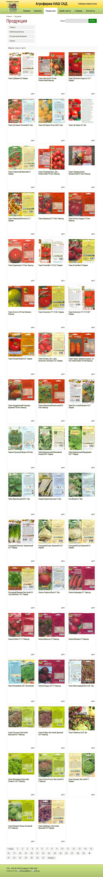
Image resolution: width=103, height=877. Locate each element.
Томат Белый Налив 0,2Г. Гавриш (20, 359)
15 (91, 849)
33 (20, 858)
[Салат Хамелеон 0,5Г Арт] (82, 729)
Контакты (90, 11)
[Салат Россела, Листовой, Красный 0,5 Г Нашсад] (21, 717)
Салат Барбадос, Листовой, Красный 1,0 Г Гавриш (48, 827)
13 (79, 849)
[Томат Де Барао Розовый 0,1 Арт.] (21, 111)
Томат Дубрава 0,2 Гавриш (18, 78)
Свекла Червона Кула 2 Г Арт (49, 592)
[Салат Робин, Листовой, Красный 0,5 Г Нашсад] (51, 717)
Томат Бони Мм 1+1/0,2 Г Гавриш (50, 265)
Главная (26, 11)
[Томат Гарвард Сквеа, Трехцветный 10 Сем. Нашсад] (82, 155)
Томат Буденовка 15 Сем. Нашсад (20, 265)
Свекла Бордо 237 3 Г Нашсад (49, 686)
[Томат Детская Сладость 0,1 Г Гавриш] (82, 64)
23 (49, 853)
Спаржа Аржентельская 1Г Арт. (50, 499)
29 (84, 853)
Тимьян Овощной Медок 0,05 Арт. (20, 452)
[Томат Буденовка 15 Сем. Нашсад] (21, 251)
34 (26, 858)
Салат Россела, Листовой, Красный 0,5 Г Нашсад (18, 734)
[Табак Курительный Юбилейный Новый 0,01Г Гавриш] (51, 438)
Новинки (38, 11)
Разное (12, 41)
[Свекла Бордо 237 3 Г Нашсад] (51, 671)
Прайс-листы (65, 11)
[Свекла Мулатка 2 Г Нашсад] (51, 625)
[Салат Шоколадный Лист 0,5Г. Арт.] (82, 671)
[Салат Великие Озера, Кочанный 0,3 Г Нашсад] (21, 810)
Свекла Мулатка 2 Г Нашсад (48, 639)
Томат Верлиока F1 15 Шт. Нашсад (51, 219)
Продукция (51, 11)
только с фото (20, 48)
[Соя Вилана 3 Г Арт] (82, 485)
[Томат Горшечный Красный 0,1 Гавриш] (21, 158)
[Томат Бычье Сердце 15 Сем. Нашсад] (82, 204)
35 (32, 858)
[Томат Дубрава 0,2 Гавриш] (21, 64)
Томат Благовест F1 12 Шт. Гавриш (51, 312)
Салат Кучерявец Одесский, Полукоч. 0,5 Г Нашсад (18, 780)
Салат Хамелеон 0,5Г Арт (78, 733)
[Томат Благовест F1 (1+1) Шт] (82, 298)
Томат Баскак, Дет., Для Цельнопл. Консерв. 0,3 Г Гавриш (50, 360)
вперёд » (51, 858)
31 (8, 858)
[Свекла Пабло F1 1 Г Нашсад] (21, 625)
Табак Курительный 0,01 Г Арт (19, 499)
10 (62, 849)
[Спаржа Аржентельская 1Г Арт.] (51, 485)
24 (55, 853)
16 (8, 853)
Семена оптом (11, 871)
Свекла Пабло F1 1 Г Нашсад (18, 639)
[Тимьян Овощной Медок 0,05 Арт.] (21, 438)
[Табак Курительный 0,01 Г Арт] (21, 485)
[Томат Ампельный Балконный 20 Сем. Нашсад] (51, 391)
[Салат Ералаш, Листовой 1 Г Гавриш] (82, 765)
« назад (10, 849)
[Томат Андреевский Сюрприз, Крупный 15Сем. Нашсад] (21, 390)
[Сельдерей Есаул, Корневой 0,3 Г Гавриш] (51, 532)
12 (74, 849)
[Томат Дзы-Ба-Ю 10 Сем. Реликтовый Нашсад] (51, 65)
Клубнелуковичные (17, 32)
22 (43, 853)
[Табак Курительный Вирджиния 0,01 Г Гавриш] (82, 438)
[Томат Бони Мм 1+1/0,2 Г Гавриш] (51, 251)
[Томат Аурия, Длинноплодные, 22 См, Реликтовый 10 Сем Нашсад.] (82, 344)
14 (85, 849)
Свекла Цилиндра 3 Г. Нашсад (80, 592)
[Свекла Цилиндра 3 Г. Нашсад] (82, 578)
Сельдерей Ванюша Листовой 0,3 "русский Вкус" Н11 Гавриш (20, 593)
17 (14, 853)
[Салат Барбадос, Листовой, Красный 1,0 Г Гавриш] (51, 813)
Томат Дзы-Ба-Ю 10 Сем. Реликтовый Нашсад (47, 79)
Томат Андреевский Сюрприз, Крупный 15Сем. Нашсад (19, 406)
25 (60, 853)
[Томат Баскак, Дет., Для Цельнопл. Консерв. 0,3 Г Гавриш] (51, 345)
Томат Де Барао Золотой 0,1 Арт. (50, 125)
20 (32, 853)
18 (20, 853)
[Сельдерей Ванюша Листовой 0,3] (21, 578)
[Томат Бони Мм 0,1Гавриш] (82, 251)
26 (66, 853)
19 (26, 853)
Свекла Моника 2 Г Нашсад (79, 639)
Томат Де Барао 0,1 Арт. (78, 125)
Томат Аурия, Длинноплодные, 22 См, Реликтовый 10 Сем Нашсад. (81, 360)
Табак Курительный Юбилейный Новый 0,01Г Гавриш (50, 453)
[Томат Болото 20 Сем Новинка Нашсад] (21, 296)
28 (78, 853)
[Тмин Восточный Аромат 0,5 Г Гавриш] (82, 392)
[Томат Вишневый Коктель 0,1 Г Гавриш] (21, 204)
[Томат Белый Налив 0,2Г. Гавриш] (21, 345)
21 (37, 853)
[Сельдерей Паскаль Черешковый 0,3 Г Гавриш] (21, 532)
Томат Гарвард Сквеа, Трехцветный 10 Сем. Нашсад (79, 173)
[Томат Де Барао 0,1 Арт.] (82, 113)
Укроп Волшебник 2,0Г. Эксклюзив (21, 686)
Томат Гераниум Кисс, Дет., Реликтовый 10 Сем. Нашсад (49, 173)
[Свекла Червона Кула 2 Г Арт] (51, 578)
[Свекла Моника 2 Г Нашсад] (82, 623)
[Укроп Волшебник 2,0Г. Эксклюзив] (21, 672)
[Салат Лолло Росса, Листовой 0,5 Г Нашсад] (51, 765)
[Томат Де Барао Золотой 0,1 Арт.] (51, 111)
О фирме (78, 11)
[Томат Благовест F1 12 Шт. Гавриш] (51, 298)
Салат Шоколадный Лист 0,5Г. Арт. (81, 686)
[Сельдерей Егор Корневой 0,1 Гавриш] (82, 532)
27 (72, 853)
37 (43, 858)
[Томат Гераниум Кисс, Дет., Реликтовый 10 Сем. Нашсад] (51, 158)
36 (37, 858)
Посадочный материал (18, 36)
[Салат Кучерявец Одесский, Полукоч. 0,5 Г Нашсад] (21, 764)
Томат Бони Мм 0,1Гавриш (78, 265)
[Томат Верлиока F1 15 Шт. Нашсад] (51, 203)
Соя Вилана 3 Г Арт (76, 499)
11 (68, 849)
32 (14, 858)
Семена (12, 27)
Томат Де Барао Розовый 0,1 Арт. (20, 125)
